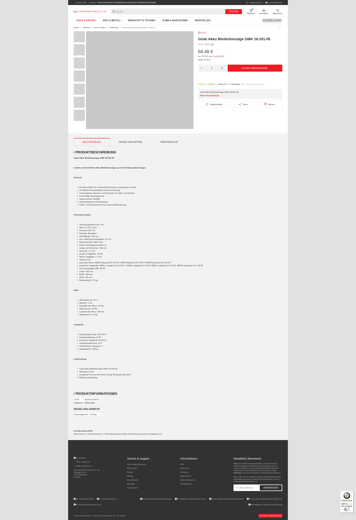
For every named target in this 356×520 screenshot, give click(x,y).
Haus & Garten (99, 27)
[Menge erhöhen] (222, 68)
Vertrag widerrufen (270, 516)
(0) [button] (256, 3)
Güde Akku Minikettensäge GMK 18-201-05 (138, 27)
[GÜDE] (202, 32)
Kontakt (130, 472)
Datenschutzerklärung (272, 477)
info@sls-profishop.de (83, 466)
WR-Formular (132, 468)
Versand (216, 56)
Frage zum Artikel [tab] (131, 142)
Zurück (76, 27)
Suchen (233, 11)
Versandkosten (132, 480)
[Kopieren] (212, 44)
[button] (203, 20)
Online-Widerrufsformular (136, 464)
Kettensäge (114, 27)
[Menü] (351, 492)
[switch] (347, 509)
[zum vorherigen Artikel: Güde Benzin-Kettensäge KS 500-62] (280, 27)
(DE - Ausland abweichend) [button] (252, 84)
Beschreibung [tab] (92, 142)
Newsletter (131, 484)
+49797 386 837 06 (82, 462)
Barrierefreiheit (185, 484)
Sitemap (130, 476)
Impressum (184, 472)
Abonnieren (270, 488)
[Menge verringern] (201, 68)
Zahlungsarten (132, 488)
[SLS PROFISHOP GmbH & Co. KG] (90, 11)
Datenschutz (185, 468)
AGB (182, 464)
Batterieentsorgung (187, 480)
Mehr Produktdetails (209, 95)
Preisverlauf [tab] (169, 142)
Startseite (92, 3)
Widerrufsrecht (185, 476)
